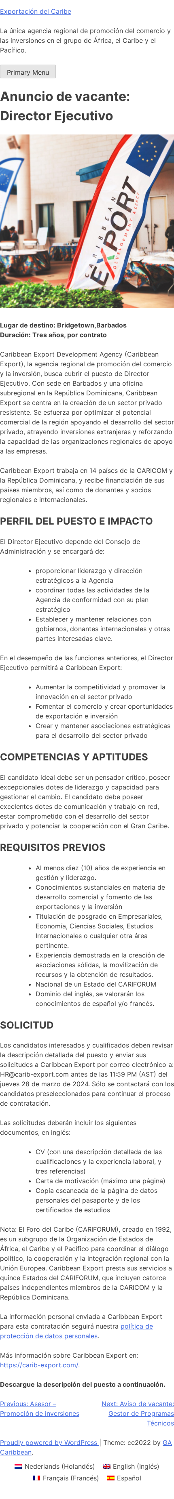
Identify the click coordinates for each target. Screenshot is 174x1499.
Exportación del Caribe (35, 11)
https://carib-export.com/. (40, 1365)
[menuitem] (55, 1466)
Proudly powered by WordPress (49, 1442)
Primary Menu (28, 72)
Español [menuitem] (129, 1478)
